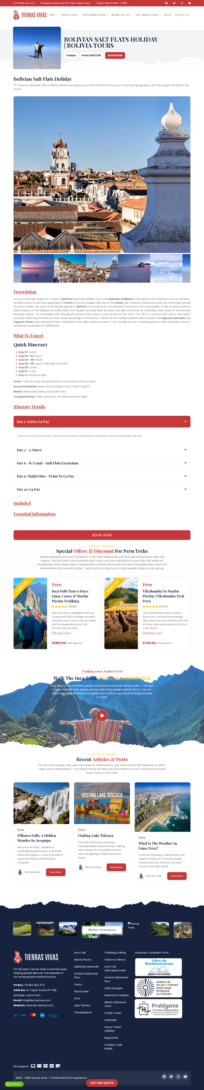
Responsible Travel (94, 15)
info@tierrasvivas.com (36, 1000)
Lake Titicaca (82, 1005)
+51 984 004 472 (24, 3)
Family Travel (112, 1013)
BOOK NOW (115, 55)
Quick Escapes (113, 988)
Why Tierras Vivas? (147, 15)
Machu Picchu (82, 959)
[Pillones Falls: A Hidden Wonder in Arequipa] (41, 803)
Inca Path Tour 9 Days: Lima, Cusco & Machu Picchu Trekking (70, 596)
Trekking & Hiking (115, 952)
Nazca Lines (81, 991)
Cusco (78, 984)
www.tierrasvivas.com (39, 1005)
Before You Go (121, 15)
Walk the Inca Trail (102, 678)
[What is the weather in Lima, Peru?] (162, 807)
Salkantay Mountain (86, 966)
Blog (168, 15)
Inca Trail (80, 952)
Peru (52, 15)
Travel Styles (69, 15)
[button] (53, 15)
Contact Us (182, 15)
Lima (77, 998)
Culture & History (115, 959)
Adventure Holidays (116, 995)
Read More (56, 872)
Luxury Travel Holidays (112, 1029)
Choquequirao (83, 1012)
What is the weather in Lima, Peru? (157, 846)
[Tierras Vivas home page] (29, 15)
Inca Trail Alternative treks (115, 968)
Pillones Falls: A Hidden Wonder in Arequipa (36, 838)
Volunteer (110, 1020)
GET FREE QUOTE (102, 1083)
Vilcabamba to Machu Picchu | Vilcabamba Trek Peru (163, 596)
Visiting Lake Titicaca (95, 835)
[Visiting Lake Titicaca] (102, 803)
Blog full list (111, 1038)
